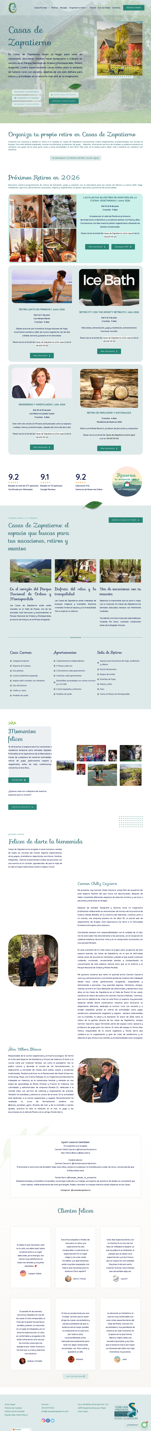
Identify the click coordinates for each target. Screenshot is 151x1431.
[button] (133, 7)
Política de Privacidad (14, 1411)
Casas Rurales (40, 8)
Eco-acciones (104, 8)
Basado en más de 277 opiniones (23, 486)
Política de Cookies (13, 1408)
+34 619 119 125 (110, 237)
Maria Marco (22, 1415)
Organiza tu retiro (77, 8)
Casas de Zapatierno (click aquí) (118, 233)
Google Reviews (47, 489)
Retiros (54, 8)
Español (18, 1429)
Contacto (116, 8)
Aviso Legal (10, 1404)
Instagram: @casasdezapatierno (75, 1190)
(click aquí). (83, 1411)
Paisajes (63, 8)
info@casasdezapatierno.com (55, 1411)
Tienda (93, 8)
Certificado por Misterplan (20, 489)
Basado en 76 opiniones (51, 486)
